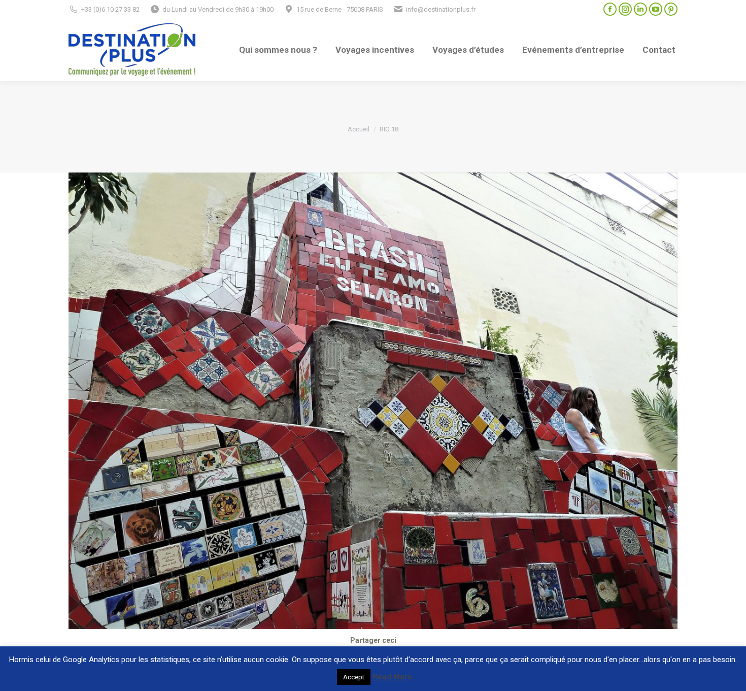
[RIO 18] (373, 400)
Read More (392, 676)
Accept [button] (353, 677)
